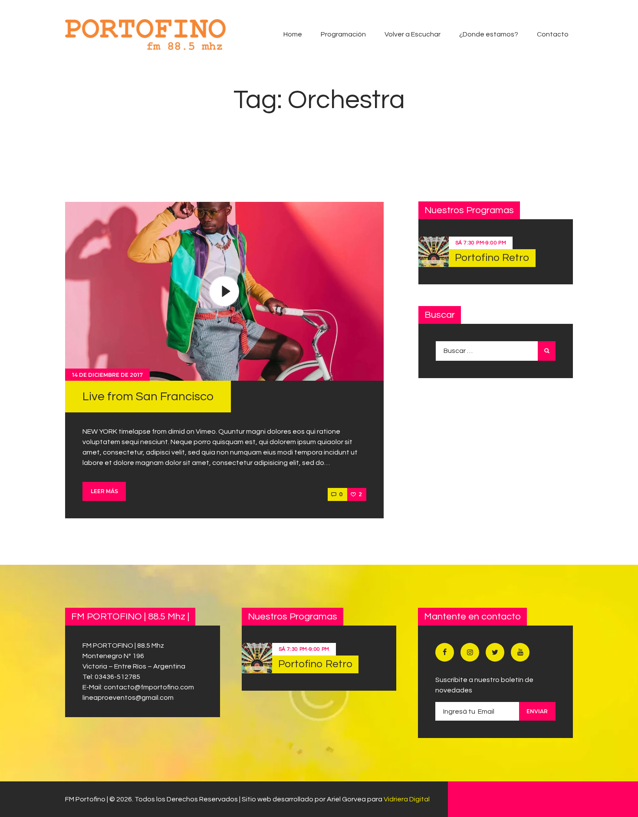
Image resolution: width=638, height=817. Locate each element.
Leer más (104, 491)
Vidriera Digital (407, 799)
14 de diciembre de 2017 (107, 375)
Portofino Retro (492, 257)
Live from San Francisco (148, 396)
